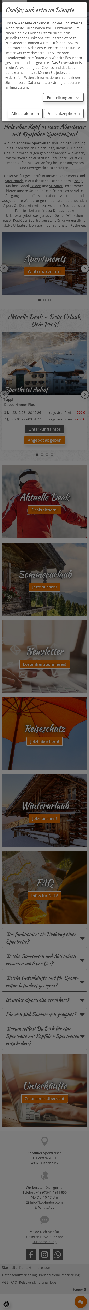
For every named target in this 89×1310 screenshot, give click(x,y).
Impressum (19, 87)
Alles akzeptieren (64, 113)
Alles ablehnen (25, 113)
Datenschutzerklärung (45, 82)
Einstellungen (60, 97)
